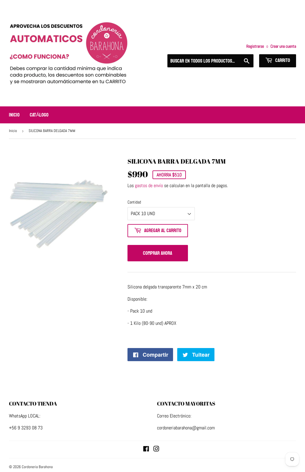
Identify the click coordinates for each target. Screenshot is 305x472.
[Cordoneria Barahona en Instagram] (156, 449)
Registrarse (255, 46)
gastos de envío (149, 185)
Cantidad (134, 202)
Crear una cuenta (283, 46)
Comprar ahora (157, 253)
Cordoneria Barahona (37, 466)
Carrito (282, 60)
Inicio (14, 114)
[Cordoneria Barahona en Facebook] (146, 449)
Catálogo (39, 114)
